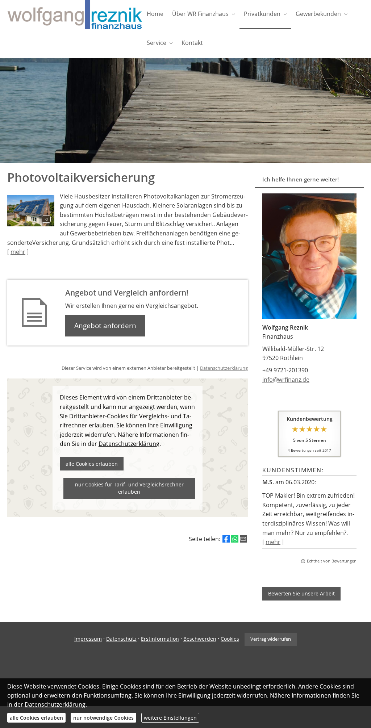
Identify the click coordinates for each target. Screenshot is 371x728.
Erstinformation (160, 638)
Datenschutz (121, 638)
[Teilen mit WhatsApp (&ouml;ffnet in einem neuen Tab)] (234, 539)
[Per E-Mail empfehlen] (243, 539)
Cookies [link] (230, 638)
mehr (273, 542)
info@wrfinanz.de (285, 380)
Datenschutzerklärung (224, 368)
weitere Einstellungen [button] (170, 717)
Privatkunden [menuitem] (262, 14)
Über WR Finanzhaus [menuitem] (200, 14)
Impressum (88, 638)
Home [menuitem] (155, 14)
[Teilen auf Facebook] (226, 539)
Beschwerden (199, 638)
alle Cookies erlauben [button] (36, 717)
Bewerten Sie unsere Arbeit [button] (301, 593)
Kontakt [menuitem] (192, 43)
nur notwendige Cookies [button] (103, 717)
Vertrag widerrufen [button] (270, 639)
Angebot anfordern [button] (105, 325)
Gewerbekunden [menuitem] (318, 14)
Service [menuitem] (156, 43)
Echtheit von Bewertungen (332, 561)
